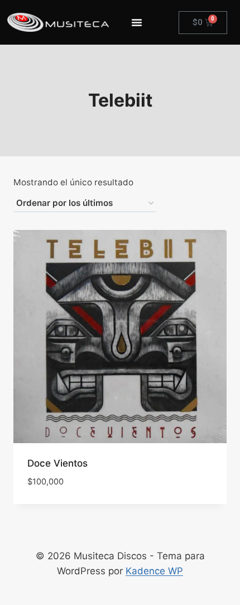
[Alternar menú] (136, 22)
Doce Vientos (57, 463)
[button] (177, 494)
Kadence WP (154, 571)
